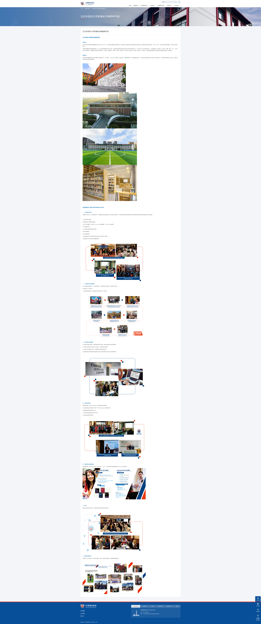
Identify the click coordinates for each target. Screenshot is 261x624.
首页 (130, 5)
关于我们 (176, 5)
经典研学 (169, 5)
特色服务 (152, 5)
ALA (97, 622)
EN (179, 2)
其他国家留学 (144, 5)
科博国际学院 (161, 5)
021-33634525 (146, 612)
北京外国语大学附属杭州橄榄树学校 (91, 37)
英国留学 (135, 5)
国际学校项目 (87, 8)
